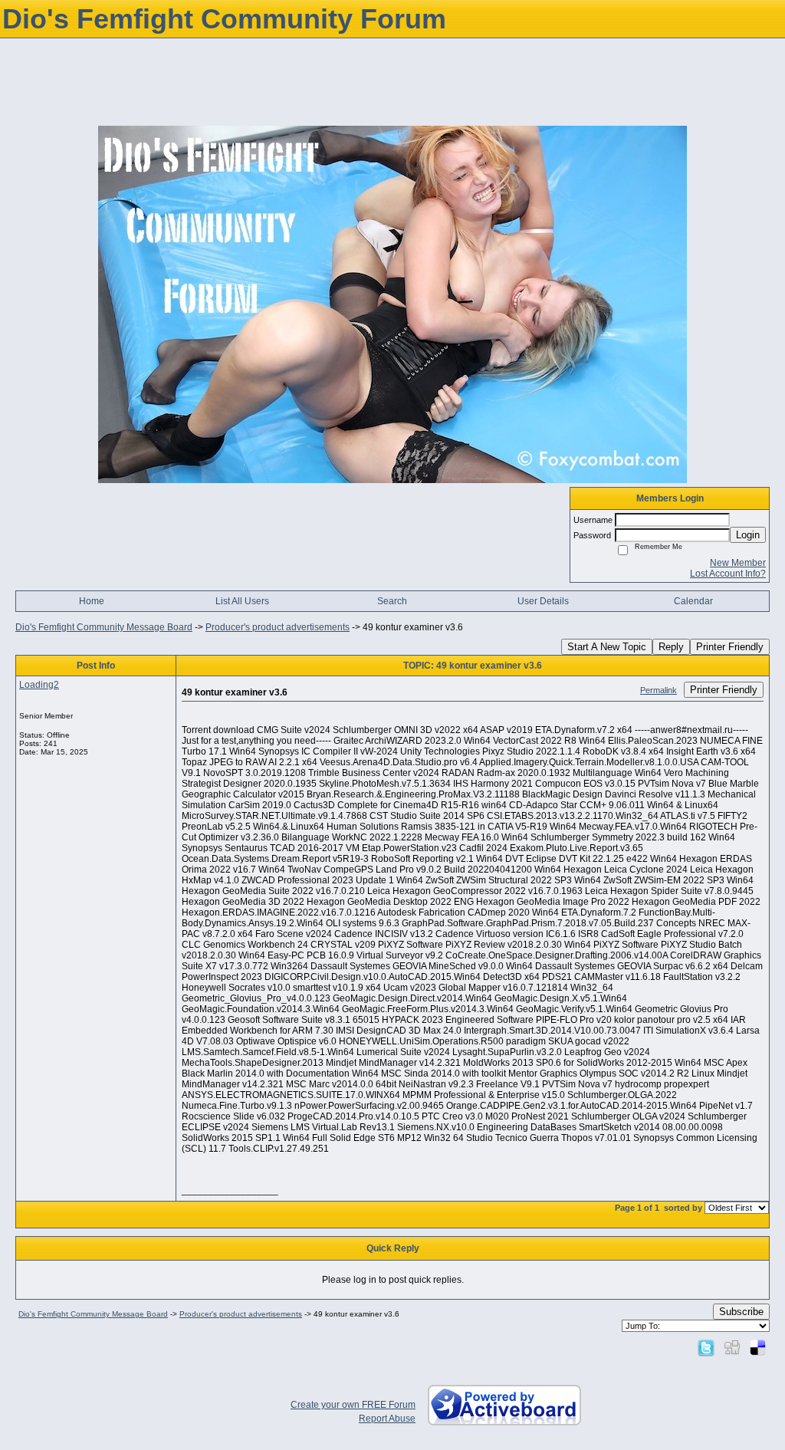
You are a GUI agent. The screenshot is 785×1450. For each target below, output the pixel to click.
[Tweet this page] (706, 1347)
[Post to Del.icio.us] (758, 1347)
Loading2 (39, 684)
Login (748, 535)
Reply (671, 647)
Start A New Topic (606, 647)
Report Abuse (387, 1418)
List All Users (242, 601)
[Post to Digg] (732, 1347)
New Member (738, 562)
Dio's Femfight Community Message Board (103, 627)
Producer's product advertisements (277, 627)
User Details (543, 601)
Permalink (658, 690)
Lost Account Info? (728, 573)
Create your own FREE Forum (353, 1404)
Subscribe (741, 1311)
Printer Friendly (730, 647)
